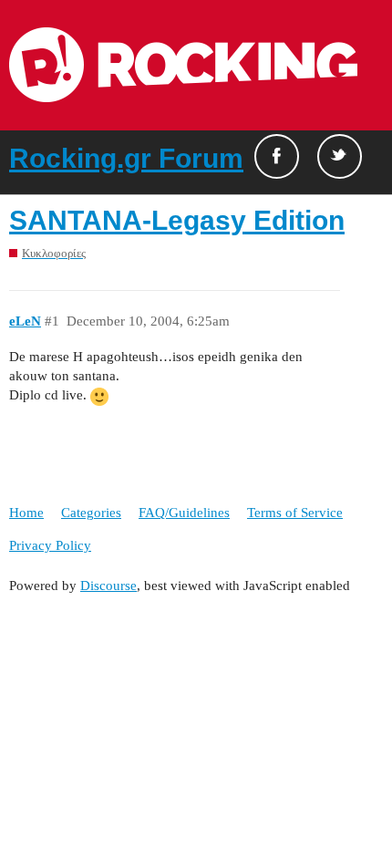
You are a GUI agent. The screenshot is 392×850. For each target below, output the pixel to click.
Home (26, 512)
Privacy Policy (50, 545)
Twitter (339, 156)
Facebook (276, 156)
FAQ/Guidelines (184, 512)
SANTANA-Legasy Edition (177, 220)
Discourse (108, 585)
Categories (91, 512)
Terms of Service (295, 512)
